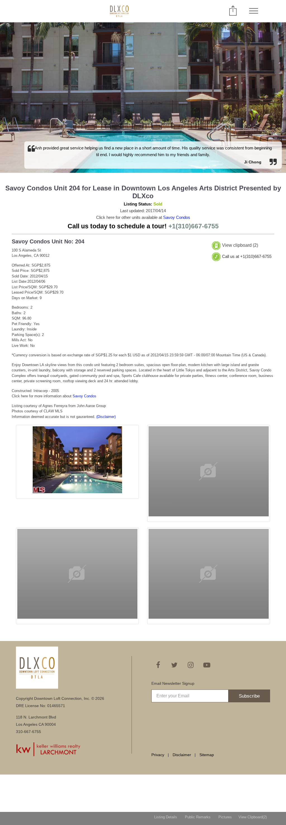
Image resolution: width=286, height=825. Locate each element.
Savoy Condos (176, 217)
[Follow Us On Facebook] (158, 665)
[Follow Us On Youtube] (206, 665)
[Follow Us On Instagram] (190, 665)
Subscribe (249, 696)
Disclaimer (182, 755)
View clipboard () (240, 245)
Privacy (157, 755)
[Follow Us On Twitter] (174, 665)
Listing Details (165, 817)
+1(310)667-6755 (193, 226)
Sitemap (206, 755)
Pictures (225, 817)
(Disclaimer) (106, 417)
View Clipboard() (253, 817)
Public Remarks (198, 817)
